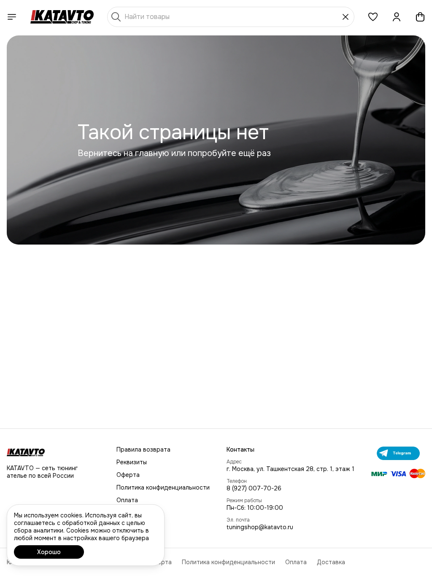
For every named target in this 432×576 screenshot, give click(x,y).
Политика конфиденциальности (163, 487)
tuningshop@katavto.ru (260, 527)
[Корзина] (420, 17)
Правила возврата (143, 449)
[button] (373, 17)
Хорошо (49, 552)
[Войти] (397, 17)
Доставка (331, 562)
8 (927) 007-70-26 (254, 488)
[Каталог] (12, 17)
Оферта (128, 475)
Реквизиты (131, 462)
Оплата (127, 500)
